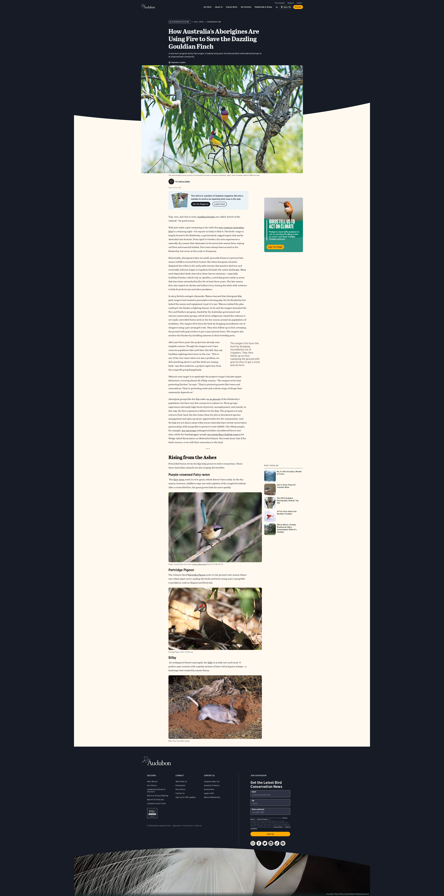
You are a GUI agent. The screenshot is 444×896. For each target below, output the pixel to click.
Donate (298, 7)
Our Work (207, 7)
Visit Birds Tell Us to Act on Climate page (283, 225)
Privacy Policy (188, 826)
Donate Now (209, 789)
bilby (210, 662)
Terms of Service (262, 819)
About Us (218, 7)
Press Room (180, 789)
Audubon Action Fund (156, 803)
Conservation (214, 22)
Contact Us (180, 793)
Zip (253, 800)
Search (277, 7)
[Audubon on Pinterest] (283, 843)
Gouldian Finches (206, 216)
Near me (287, 7)
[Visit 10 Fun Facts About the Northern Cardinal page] (283, 516)
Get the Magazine (200, 204)
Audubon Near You (212, 781)
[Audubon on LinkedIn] (270, 843)
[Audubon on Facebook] (258, 843)
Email (254, 792)
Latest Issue (219, 204)
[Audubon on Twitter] (264, 843)
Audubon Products (212, 785)
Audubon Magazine (180, 22)
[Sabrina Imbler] (171, 181)
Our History (152, 785)
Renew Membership (212, 797)
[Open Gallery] (299, 68)
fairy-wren (179, 479)
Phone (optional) (258, 809)
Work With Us (181, 781)
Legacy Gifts (209, 793)
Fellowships (180, 785)
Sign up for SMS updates (186, 797)
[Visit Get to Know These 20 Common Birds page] (283, 489)
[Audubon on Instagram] (252, 843)
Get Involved (246, 7)
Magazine (291, 3)
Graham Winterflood (199, 564)
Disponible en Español (178, 62)
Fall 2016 (199, 22)
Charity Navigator (152, 813)
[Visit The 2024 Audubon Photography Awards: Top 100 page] (283, 502)
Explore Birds (231, 7)
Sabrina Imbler (184, 181)
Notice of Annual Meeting (157, 796)
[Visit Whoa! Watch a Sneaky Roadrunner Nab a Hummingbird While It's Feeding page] (283, 529)
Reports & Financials (155, 799)
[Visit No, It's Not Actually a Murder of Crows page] (283, 476)
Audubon (148, 6)
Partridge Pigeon (196, 575)
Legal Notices (177, 826)
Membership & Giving (263, 7)
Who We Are (152, 781)
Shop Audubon (280, 3)
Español (299, 3)
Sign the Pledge (275, 247)
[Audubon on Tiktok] (276, 843)
